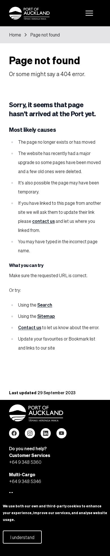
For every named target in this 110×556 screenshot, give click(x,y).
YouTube (61, 433)
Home (15, 35)
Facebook (14, 433)
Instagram (30, 433)
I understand (22, 537)
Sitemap (46, 316)
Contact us (29, 327)
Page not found (45, 35)
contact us (43, 221)
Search (44, 305)
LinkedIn (46, 433)
